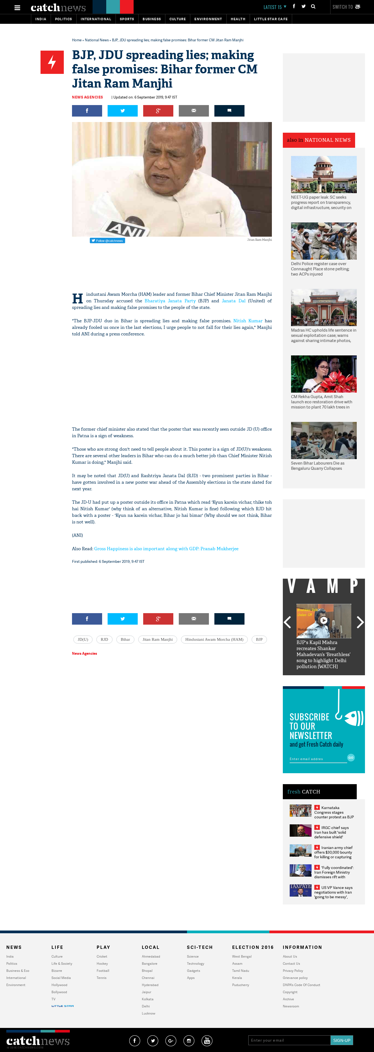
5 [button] (340, 679)
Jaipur (146, 992)
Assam (237, 963)
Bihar (125, 639)
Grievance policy (295, 977)
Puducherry (240, 985)
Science (193, 956)
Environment (208, 19)
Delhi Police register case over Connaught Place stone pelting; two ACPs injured (320, 269)
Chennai (148, 977)
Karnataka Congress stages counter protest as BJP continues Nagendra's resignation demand (334, 817)
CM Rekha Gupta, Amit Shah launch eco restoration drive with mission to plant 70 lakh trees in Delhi (321, 402)
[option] (324, 637)
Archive (288, 999)
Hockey (102, 963)
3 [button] (324, 679)
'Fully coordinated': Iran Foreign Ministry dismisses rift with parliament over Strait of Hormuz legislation (334, 877)
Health (238, 19)
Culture (177, 19)
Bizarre (56, 970)
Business (152, 19)
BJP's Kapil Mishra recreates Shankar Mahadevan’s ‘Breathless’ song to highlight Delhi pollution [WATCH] (323, 655)
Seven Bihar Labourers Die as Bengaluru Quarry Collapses (317, 465)
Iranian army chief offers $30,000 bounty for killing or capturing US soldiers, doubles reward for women (333, 857)
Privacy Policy (293, 970)
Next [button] (360, 623)
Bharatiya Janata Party (170, 301)
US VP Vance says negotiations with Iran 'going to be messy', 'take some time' (333, 894)
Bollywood (59, 992)
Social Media (61, 977)
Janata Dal (233, 301)
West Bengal (242, 956)
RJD (104, 639)
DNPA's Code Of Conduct (301, 985)
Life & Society (61, 963)
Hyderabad (150, 985)
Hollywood (59, 985)
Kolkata (148, 999)
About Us (290, 956)
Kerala (237, 977)
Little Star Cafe (271, 19)
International (16, 977)
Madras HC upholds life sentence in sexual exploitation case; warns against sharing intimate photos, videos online (323, 336)
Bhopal (147, 970)
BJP (259, 639)
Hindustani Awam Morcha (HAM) (214, 639)
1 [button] (307, 679)
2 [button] (315, 679)
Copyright (290, 992)
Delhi (146, 1006)
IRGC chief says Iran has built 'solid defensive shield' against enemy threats (333, 834)
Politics (63, 19)
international (96, 19)
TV (53, 999)
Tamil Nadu (240, 970)
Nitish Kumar (248, 321)
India (41, 19)
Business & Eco (17, 970)
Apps (191, 977)
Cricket (102, 956)
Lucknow (148, 1013)
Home (77, 39)
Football (103, 970)
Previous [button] (287, 623)
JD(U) (83, 639)
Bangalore (149, 963)
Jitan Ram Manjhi (158, 639)
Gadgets (193, 970)
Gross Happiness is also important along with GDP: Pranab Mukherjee (166, 549)
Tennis (102, 977)
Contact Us (291, 963)
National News (97, 39)
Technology (195, 963)
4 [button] (332, 679)
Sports (127, 19)
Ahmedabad (151, 956)
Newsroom (291, 1006)
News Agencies (87, 97)
